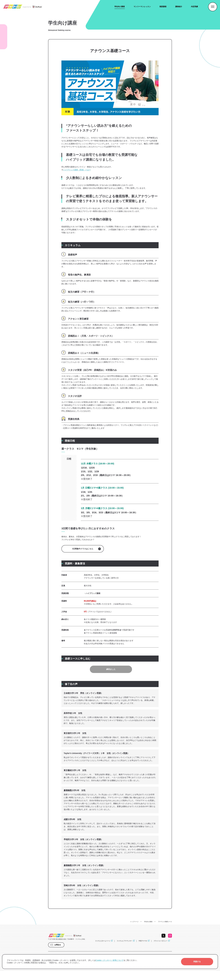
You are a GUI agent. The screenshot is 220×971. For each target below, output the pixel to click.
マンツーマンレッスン (142, 6)
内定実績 (194, 6)
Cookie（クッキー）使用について (110, 960)
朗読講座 (163, 6)
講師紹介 (178, 6)
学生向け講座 (119, 6)
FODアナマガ (143, 941)
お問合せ (57, 945)
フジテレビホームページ (102, 941)
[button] (197, 961)
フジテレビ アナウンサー (124, 941)
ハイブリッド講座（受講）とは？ (77, 170)
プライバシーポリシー (160, 941)
